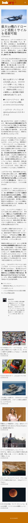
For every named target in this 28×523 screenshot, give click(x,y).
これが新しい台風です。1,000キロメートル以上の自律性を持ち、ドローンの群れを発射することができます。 (13, 400)
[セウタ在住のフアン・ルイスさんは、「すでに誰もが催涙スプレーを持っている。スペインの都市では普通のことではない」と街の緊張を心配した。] (14, 344)
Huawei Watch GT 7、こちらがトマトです (13, 376)
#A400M (21, 82)
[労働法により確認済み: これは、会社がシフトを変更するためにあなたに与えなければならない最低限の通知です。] (14, 420)
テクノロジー (7, 283)
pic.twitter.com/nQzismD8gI (13, 105)
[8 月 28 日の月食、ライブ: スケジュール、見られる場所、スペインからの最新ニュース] (14, 500)
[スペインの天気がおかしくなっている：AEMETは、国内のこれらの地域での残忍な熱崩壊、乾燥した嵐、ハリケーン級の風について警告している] (14, 446)
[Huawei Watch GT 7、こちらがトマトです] (14, 372)
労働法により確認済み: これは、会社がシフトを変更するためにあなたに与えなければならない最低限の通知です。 (14, 426)
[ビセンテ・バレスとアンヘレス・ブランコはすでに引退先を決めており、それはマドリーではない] (14, 474)
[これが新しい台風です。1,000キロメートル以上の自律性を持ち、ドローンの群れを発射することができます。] (14, 394)
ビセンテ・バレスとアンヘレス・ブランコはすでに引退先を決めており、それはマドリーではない (13, 480)
